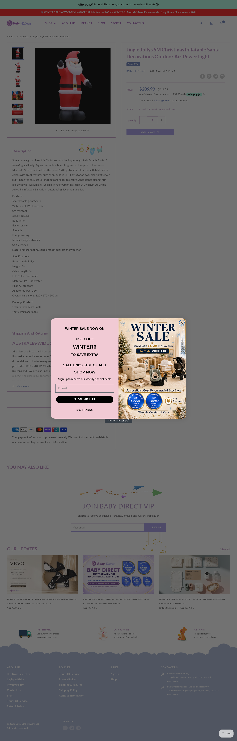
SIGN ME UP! (84, 399)
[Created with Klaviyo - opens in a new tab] (118, 421)
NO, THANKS (85, 410)
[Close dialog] (181, 322)
